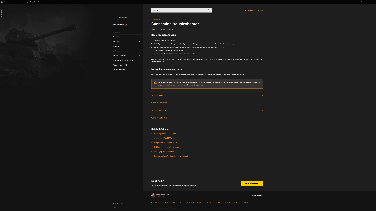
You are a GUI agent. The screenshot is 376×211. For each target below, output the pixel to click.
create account (371, 2)
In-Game (116, 51)
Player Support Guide (120, 65)
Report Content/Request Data (191, 202)
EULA (209, 202)
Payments (116, 41)
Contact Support (252, 183)
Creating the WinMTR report (165, 138)
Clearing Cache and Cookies (165, 134)
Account (116, 37)
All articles (156, 20)
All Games (2, 14)
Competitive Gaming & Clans (123, 60)
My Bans (260, 10)
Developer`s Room (119, 70)
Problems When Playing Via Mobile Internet (171, 156)
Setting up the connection (164, 152)
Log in (363, 2)
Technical (116, 46)
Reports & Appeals (119, 56)
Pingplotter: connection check (165, 143)
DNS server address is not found (166, 147)
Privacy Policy (169, 202)
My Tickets (249, 10)
